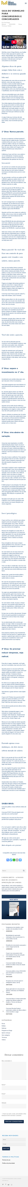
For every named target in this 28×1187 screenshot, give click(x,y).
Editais (4, 1026)
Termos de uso (6, 1160)
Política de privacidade (8, 1163)
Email (4, 1093)
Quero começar (6, 1032)
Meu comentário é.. (7, 1061)
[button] (26, 3)
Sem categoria (6, 1035)
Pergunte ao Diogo (7, 1030)
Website (4, 1103)
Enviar (6, 1148)
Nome (4, 1084)
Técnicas (4, 26)
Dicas (20, 24)
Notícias (4, 1028)
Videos (9, 26)
